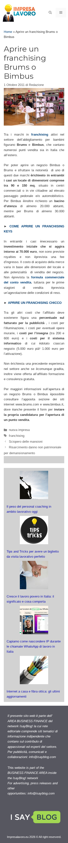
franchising (39, 134)
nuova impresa (19, 430)
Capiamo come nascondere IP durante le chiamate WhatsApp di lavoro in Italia (34, 646)
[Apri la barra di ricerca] (50, 12)
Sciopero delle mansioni (25, 441)
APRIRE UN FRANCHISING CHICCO (35, 303)
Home (8, 32)
